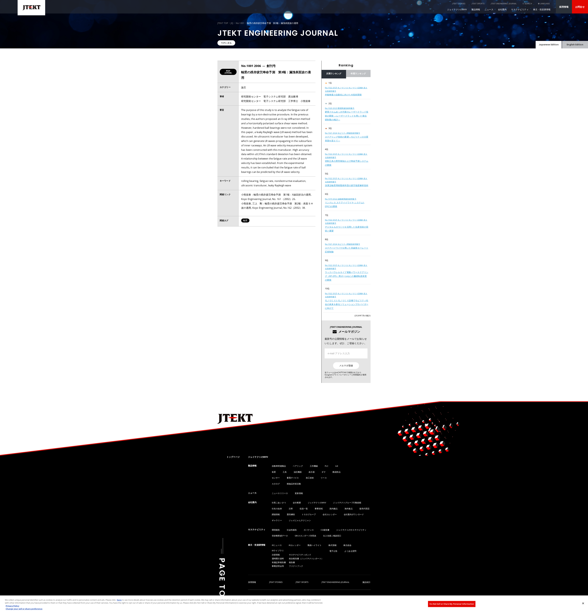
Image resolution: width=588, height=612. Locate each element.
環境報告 (276, 529)
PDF (228, 71)
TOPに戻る (226, 42)
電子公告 (333, 551)
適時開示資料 (278, 558)
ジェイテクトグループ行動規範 (347, 502)
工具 (285, 472)
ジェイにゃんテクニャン (300, 520)
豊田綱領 (291, 514)
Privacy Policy (12, 605)
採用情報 (564, 6)
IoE (336, 466)
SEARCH (528, 3)
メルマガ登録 (346, 365)
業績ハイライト (314, 545)
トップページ (233, 456)
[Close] (583, 603)
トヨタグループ (309, 514)
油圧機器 (298, 472)
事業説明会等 (278, 566)
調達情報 (276, 514)
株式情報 (332, 545)
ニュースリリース (280, 493)
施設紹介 (366, 582)
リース (324, 477)
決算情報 (276, 554)
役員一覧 (304, 508)
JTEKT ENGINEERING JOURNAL (503, 3)
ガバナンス (309, 529)
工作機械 (314, 466)
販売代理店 (365, 508)
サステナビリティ (519, 9)
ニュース (489, 9)
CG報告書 (325, 529)
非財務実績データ (280, 535)
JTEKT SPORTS (477, 3)
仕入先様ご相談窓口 (332, 535)
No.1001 (240, 23)
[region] (346, 195)
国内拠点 (334, 508)
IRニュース (277, 545)
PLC (326, 466)
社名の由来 (277, 508)
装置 (274, 472)
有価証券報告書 (279, 562)
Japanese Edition (549, 44)
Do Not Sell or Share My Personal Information (452, 603)
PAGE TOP (222, 580)
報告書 (292, 562)
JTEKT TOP (222, 23)
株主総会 (347, 545)
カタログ (276, 483)
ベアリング (298, 466)
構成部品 (336, 472)
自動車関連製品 (279, 466)
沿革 (291, 508)
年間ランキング (358, 73)
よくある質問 (350, 551)
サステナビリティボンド (300, 554)
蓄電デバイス (293, 477)
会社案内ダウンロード (354, 514)
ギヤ (324, 472)
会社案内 (502, 9)
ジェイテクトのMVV (457, 9)
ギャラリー (277, 520)
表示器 (312, 472)
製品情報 (475, 9)
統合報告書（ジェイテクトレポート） (306, 558)
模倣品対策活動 (294, 483)
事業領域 (319, 508)
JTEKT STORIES (458, 3)
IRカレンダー (295, 545)
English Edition (575, 44)
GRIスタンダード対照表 (305, 535)
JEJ (232, 23)
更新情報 (299, 493)
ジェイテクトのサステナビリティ (351, 529)
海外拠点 (349, 508)
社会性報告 (292, 529)
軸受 (245, 220)
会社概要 (297, 502)
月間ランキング (333, 73)
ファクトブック (296, 566)
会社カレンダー (330, 514)
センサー (276, 477)
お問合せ (580, 6)
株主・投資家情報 (541, 9)
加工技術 (310, 477)
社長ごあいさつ (279, 502)
